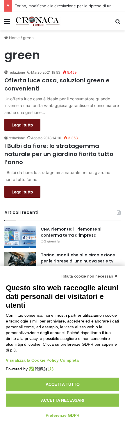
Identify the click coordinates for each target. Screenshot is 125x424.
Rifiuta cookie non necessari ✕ (89, 276)
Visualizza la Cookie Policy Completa (42, 360)
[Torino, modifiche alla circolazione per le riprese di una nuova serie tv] (20, 263)
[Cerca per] (118, 23)
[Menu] (7, 23)
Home (14, 37)
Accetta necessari (62, 400)
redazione (17, 72)
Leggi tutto (22, 124)
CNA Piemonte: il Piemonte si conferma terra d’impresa (71, 232)
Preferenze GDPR (62, 415)
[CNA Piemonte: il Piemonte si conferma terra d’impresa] (20, 237)
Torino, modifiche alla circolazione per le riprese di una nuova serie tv (78, 258)
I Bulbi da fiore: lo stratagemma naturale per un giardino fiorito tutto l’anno (58, 154)
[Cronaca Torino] (38, 21)
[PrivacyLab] (40, 369)
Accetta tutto (63, 384)
